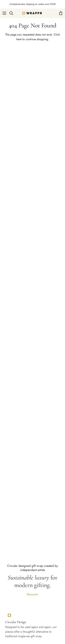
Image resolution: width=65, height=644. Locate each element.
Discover (32, 594)
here (18, 39)
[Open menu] (3, 13)
